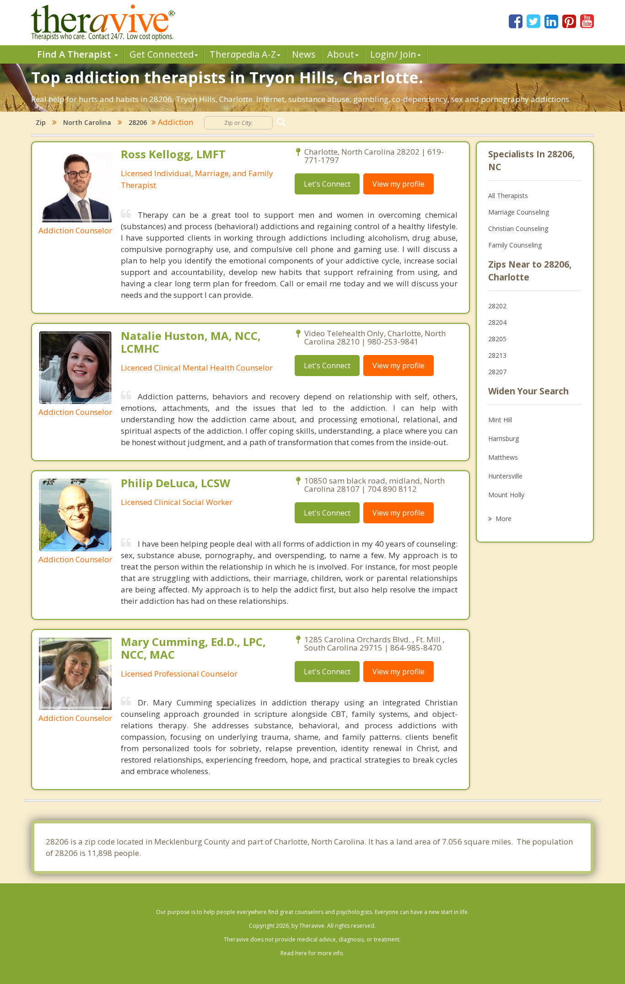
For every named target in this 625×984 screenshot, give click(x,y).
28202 (497, 305)
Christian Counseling (518, 228)
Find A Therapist (75, 54)
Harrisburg (503, 438)
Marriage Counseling (518, 212)
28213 (497, 355)
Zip (41, 122)
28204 (497, 322)
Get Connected (161, 54)
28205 (497, 338)
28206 (138, 122)
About (340, 54)
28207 (497, 371)
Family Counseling (515, 245)
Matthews (503, 457)
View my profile (398, 184)
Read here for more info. (312, 953)
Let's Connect (327, 184)
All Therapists (508, 195)
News (304, 54)
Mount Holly (506, 494)
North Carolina (87, 122)
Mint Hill (500, 419)
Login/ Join (393, 54)
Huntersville (505, 476)
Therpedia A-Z (243, 54)
